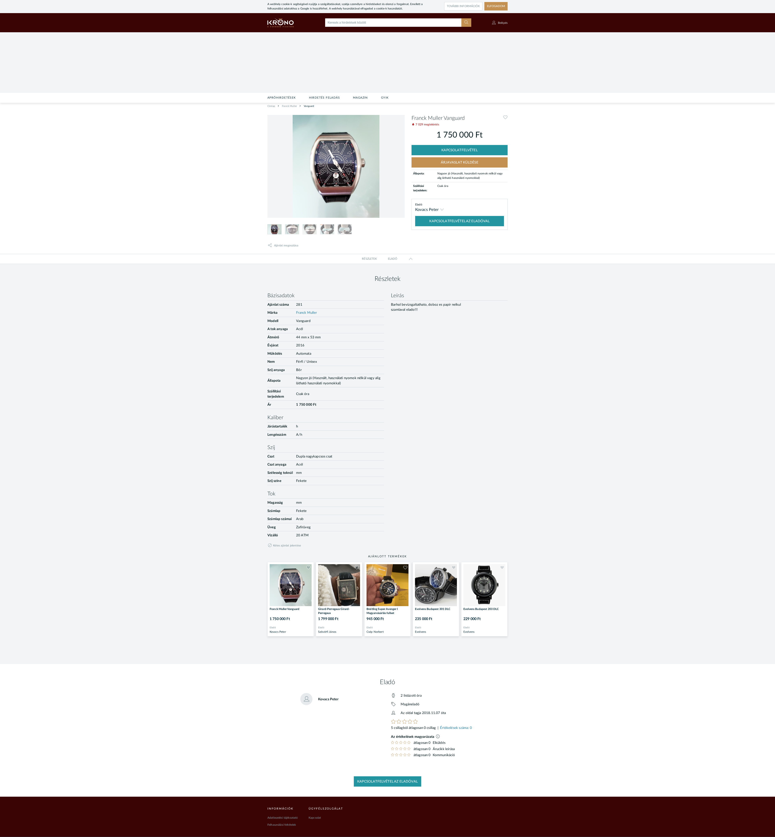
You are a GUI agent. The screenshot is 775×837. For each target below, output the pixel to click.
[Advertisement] (387, 62)
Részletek (369, 258)
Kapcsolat (315, 817)
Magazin (360, 97)
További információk (463, 6)
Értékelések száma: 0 (456, 728)
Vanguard (308, 106)
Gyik (385, 97)
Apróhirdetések (281, 97)
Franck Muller (289, 106)
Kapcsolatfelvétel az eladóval (387, 781)
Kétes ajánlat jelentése (287, 545)
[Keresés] (466, 22)
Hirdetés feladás (324, 97)
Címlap (271, 106)
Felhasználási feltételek (281, 824)
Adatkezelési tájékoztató (282, 817)
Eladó (392, 258)
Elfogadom (496, 6)
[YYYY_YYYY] (286, 22)
